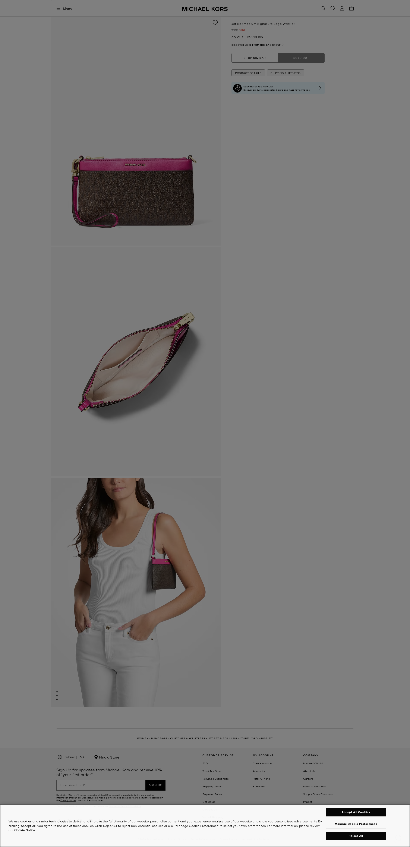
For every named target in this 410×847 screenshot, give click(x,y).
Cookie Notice (24, 830)
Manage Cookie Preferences (356, 824)
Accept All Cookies (356, 812)
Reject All (356, 836)
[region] (205, 825)
